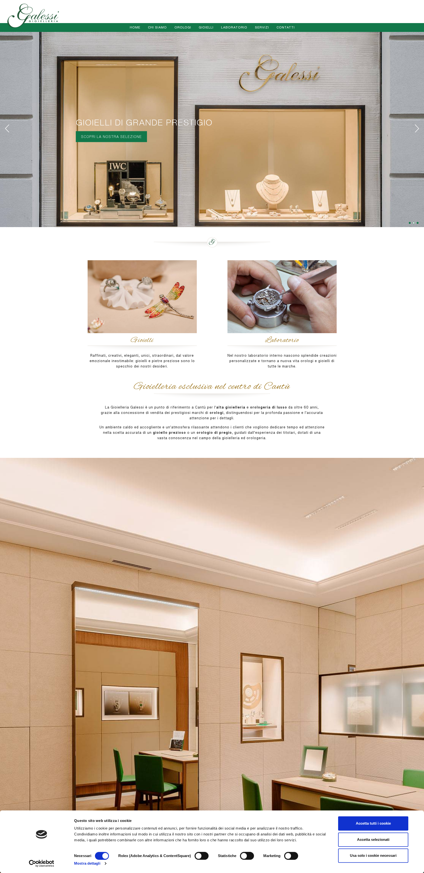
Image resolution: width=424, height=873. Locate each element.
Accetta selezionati (373, 839)
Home (135, 27)
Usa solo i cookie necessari (373, 855)
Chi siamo (157, 27)
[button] (414, 223)
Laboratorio (234, 27)
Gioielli (206, 27)
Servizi (262, 27)
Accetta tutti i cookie (373, 823)
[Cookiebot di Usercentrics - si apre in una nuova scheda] (41, 863)
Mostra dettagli (87, 863)
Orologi (182, 27)
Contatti (286, 27)
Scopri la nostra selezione (111, 136)
